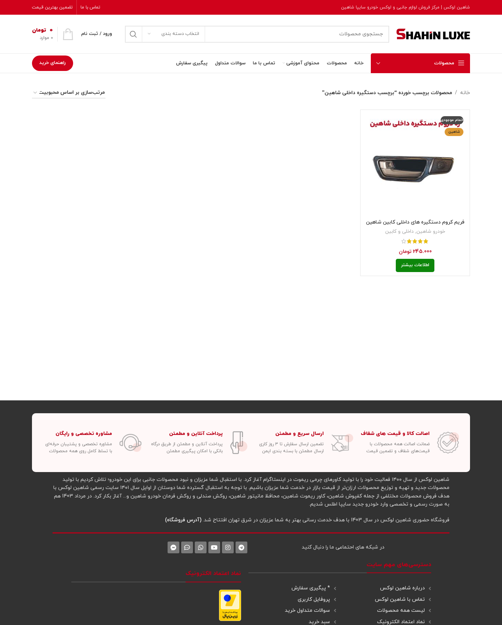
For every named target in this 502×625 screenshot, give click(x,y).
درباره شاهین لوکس (402, 588)
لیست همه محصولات (401, 610)
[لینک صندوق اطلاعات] (410, 443)
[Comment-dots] (187, 547)
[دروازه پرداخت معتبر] (230, 604)
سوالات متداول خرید (307, 610)
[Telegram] (241, 547)
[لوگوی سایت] (433, 33)
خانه (465, 92)
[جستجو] (133, 34)
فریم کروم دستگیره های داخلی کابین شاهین (415, 222)
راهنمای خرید (52, 63)
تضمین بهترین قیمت (52, 7)
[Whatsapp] (201, 547)
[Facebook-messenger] (173, 547)
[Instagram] (228, 547)
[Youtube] (214, 547)
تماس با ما (90, 7)
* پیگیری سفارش (310, 588)
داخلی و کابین (399, 231)
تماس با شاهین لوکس (400, 599)
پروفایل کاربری (314, 599)
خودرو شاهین (430, 231)
